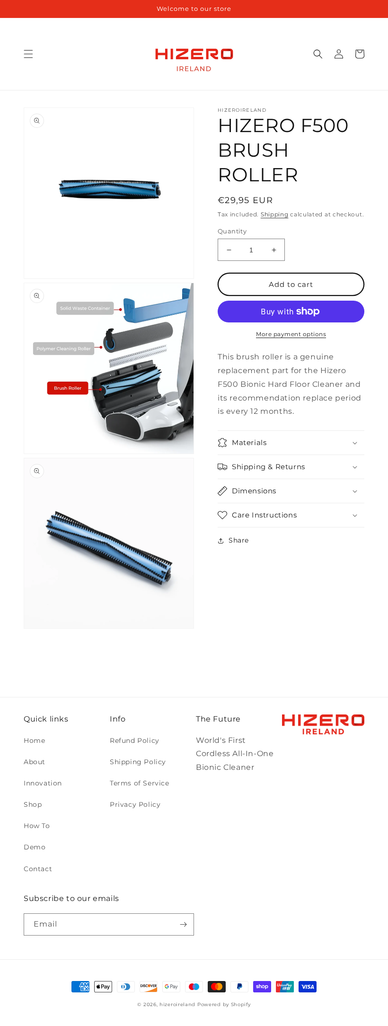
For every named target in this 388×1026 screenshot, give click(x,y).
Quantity (232, 231)
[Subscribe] (183, 924)
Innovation (43, 783)
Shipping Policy (138, 762)
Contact (38, 869)
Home (34, 740)
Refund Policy (134, 740)
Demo (34, 847)
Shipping (275, 214)
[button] (28, 54)
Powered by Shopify (224, 1004)
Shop (33, 804)
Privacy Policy (135, 804)
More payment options (291, 334)
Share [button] (239, 540)
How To (37, 825)
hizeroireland (177, 1004)
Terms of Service (139, 783)
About (34, 762)
